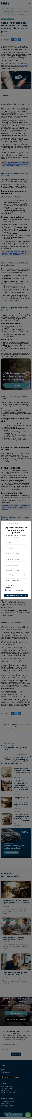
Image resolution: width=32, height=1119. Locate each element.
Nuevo (9, 590)
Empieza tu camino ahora (16, 595)
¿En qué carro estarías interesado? (12, 586)
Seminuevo (19, 590)
